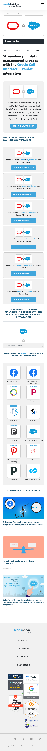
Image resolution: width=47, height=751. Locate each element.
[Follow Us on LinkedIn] (23, 739)
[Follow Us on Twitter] (40, 739)
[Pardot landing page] (34, 25)
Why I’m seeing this (13, 14)
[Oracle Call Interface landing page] (13, 25)
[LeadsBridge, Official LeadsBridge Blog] (12, 4)
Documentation (12, 41)
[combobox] (23, 345)
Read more (7, 530)
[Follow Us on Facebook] (6, 739)
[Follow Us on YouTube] (31, 739)
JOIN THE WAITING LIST (23, 126)
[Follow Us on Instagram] (15, 739)
